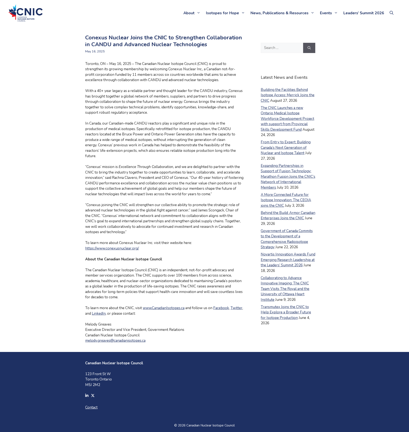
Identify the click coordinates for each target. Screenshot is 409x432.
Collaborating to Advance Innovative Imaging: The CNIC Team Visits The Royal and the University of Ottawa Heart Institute (285, 289)
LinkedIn (99, 313)
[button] (391, 13)
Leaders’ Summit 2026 (363, 13)
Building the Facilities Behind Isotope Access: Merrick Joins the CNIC (287, 95)
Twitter (236, 308)
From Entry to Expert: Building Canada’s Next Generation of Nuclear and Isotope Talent (286, 147)
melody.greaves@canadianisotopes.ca (115, 340)
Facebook (221, 308)
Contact (91, 407)
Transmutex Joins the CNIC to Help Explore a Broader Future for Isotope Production (286, 312)
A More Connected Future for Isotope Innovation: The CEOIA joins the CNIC (286, 200)
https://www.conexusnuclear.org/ (112, 248)
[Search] (309, 48)
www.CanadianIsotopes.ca (163, 308)
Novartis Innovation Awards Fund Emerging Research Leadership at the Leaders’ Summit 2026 (288, 260)
